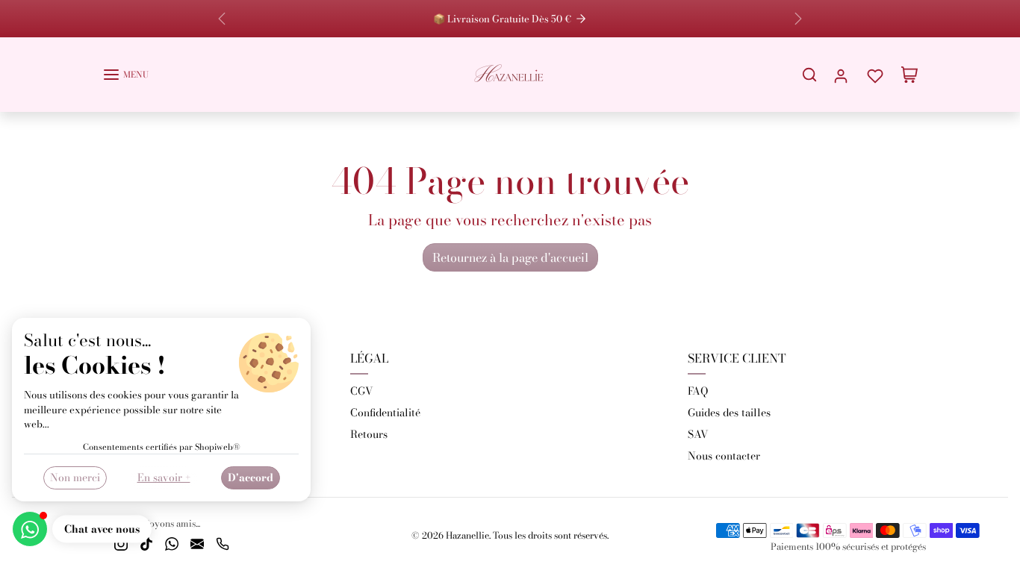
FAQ (698, 391)
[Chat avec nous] (30, 529)
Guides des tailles (729, 412)
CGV (361, 391)
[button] (125, 75)
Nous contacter (724, 456)
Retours (369, 434)
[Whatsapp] (171, 543)
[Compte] (841, 74)
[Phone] (222, 543)
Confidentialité (385, 412)
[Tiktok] (146, 543)
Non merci (75, 477)
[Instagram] (121, 543)
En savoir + (163, 477)
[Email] (197, 543)
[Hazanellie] (510, 72)
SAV (698, 434)
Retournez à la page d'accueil (510, 257)
